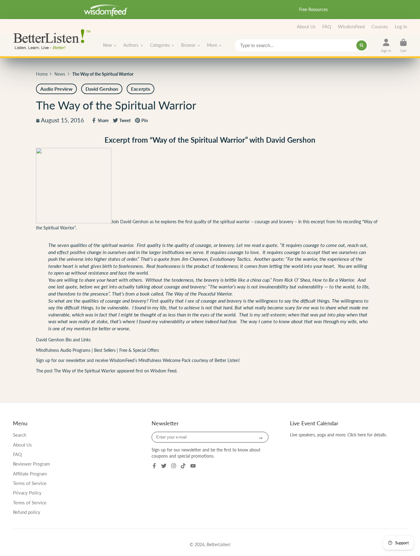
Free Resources (313, 9)
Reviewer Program (31, 464)
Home (42, 74)
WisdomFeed (351, 26)
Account (386, 45)
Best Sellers (105, 350)
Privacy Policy (27, 492)
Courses (379, 26)
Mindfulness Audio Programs (63, 350)
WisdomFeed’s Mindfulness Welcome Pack (150, 360)
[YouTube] (193, 466)
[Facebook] (154, 466)
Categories (160, 45)
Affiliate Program (30, 473)
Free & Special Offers (139, 350)
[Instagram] (173, 466)
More (212, 45)
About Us (306, 26)
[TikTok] (183, 466)
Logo (53, 39)
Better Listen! (227, 360)
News (59, 74)
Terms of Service (29, 483)
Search (19, 435)
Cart (403, 45)
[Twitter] (164, 466)
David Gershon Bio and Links (63, 339)
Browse (188, 45)
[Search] (361, 45)
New (107, 45)
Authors (130, 45)
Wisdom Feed (163, 370)
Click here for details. (367, 434)
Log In (401, 26)
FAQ (326, 26)
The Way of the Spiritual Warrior (85, 370)
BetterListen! (219, 544)
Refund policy (26, 512)
